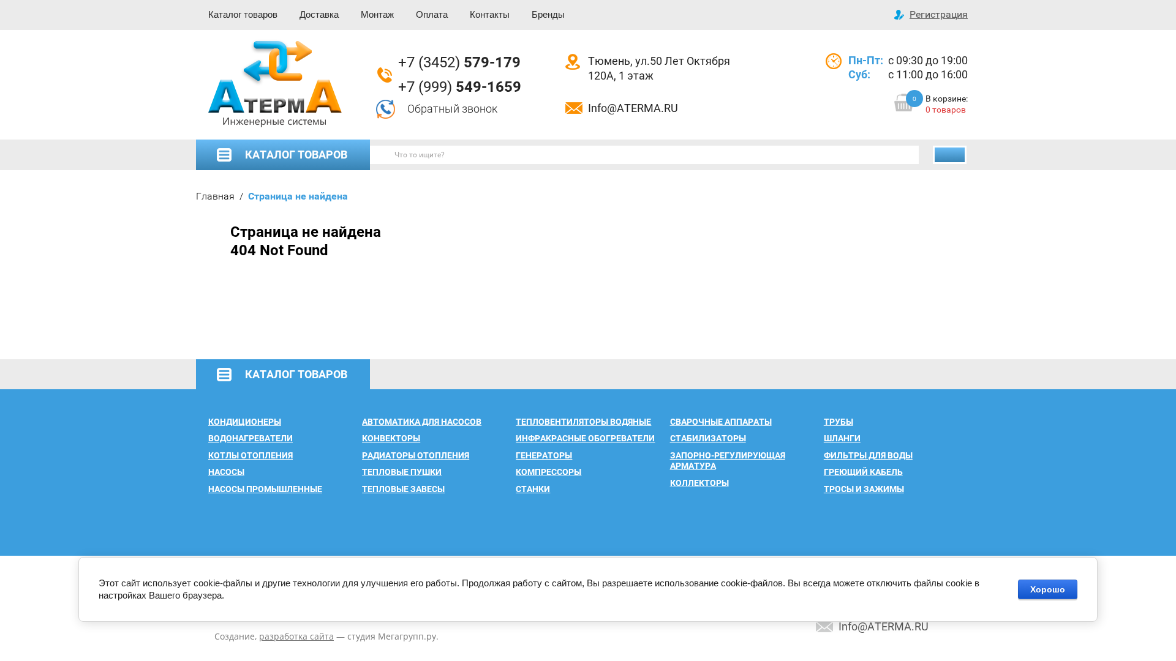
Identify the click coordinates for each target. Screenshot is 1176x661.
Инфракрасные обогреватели (585, 438)
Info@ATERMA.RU (633, 108)
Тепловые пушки (402, 472)
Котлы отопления (250, 455)
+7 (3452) (459, 62)
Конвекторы (391, 438)
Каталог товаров (242, 14)
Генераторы (544, 455)
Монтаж (377, 14)
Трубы (838, 422)
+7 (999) (459, 86)
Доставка (319, 14)
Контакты (490, 14)
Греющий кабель (863, 472)
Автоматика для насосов (421, 422)
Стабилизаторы (708, 438)
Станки (533, 489)
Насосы (226, 472)
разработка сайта (296, 636)
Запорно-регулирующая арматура (727, 460)
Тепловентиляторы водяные (583, 422)
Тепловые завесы (403, 489)
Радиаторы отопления (415, 455)
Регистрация (939, 14)
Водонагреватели (250, 438)
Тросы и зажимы (864, 489)
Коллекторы (699, 483)
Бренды (548, 14)
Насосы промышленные (265, 489)
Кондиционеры (244, 422)
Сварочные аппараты (721, 422)
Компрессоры (548, 472)
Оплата (432, 14)
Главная (215, 196)
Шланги (842, 438)
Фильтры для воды (868, 455)
